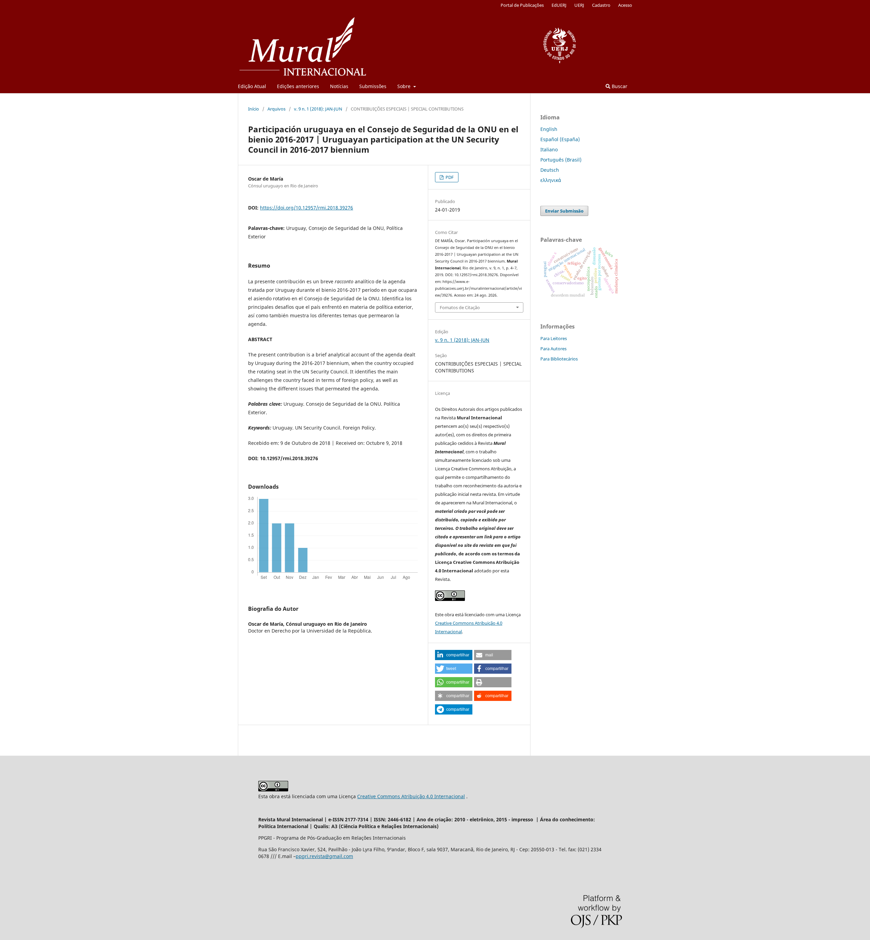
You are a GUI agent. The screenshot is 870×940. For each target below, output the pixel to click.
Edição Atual (252, 86)
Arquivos (276, 109)
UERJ (579, 5)
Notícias (339, 86)
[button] (453, 655)
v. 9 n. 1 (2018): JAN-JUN (318, 109)
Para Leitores (553, 338)
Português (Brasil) (560, 159)
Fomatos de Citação (460, 307)
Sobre (404, 86)
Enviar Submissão (564, 211)
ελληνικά (550, 180)
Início (253, 109)
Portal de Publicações (522, 5)
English (548, 129)
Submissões (372, 86)
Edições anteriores (298, 86)
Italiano (549, 149)
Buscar (618, 86)
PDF (449, 177)
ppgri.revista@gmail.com (324, 856)
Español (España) (560, 139)
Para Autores (553, 349)
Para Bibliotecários (559, 359)
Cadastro (601, 5)
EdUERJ (559, 5)
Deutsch (549, 170)
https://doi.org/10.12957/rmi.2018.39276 (306, 207)
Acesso (625, 5)
